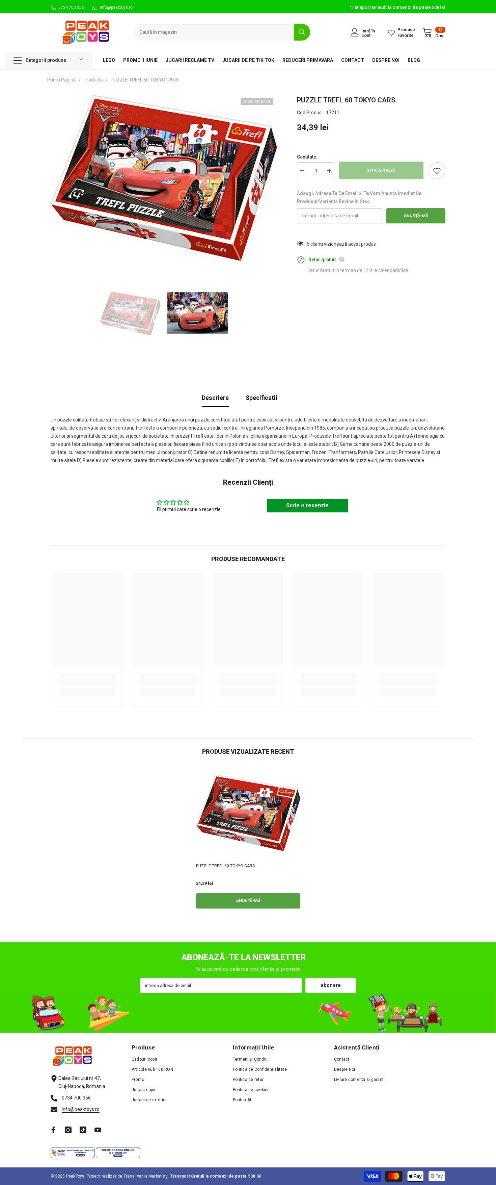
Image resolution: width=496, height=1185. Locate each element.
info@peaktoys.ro (116, 7)
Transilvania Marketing (145, 1176)
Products (93, 79)
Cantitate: (307, 157)
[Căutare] (221, 32)
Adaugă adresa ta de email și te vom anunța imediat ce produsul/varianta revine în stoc (359, 197)
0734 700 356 (71, 7)
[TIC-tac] (83, 1130)
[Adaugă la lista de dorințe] (437, 170)
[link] (88, 678)
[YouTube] (98, 1130)
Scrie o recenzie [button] (307, 505)
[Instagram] (68, 1130)
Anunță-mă (416, 215)
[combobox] (213, 32)
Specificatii (261, 397)
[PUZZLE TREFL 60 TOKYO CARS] (248, 813)
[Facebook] (53, 1130)
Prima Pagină (61, 79)
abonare (331, 985)
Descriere (215, 397)
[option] (164, 178)
